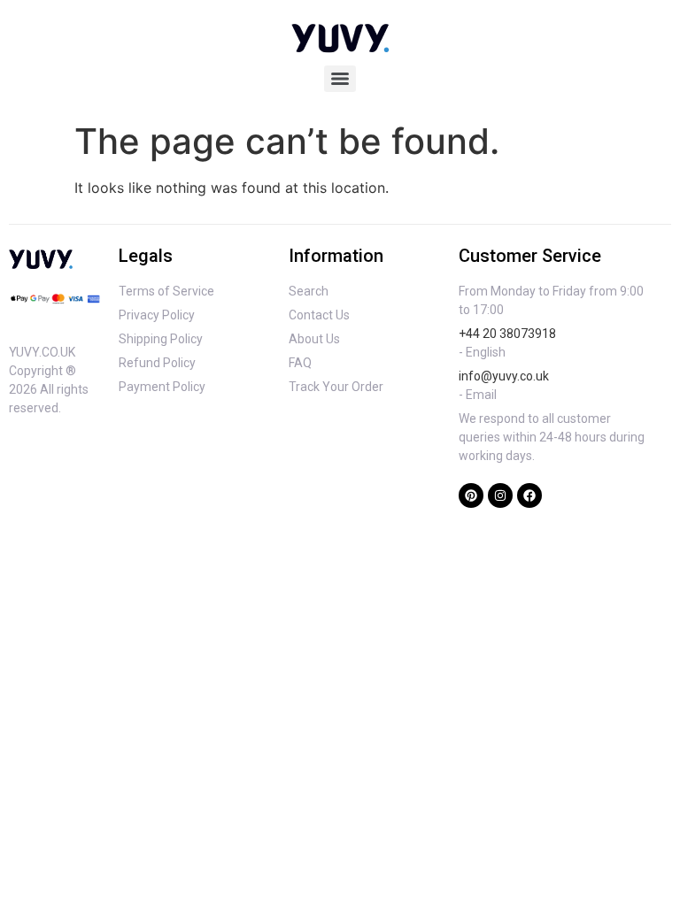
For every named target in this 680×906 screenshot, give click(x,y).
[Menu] (340, 78)
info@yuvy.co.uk (504, 376)
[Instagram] (500, 495)
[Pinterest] (471, 495)
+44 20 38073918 (507, 333)
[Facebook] (529, 495)
